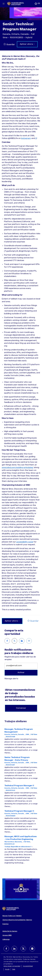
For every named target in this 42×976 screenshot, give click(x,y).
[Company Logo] (15, 4)
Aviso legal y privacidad (12, 966)
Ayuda (7, 969)
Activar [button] (21, 673)
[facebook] (6, 948)
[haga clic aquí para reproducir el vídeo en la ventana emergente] (21, 889)
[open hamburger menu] (3, 3)
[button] (27, 44)
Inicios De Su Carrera (10, 931)
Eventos (6, 924)
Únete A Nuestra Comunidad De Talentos (17, 920)
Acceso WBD (7, 935)
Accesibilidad (28, 966)
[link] (11, 679)
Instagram (26, 138)
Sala (13, 969)
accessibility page (24, 542)
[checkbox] (10, 44)
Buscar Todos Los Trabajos (12, 916)
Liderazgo (6, 939)
